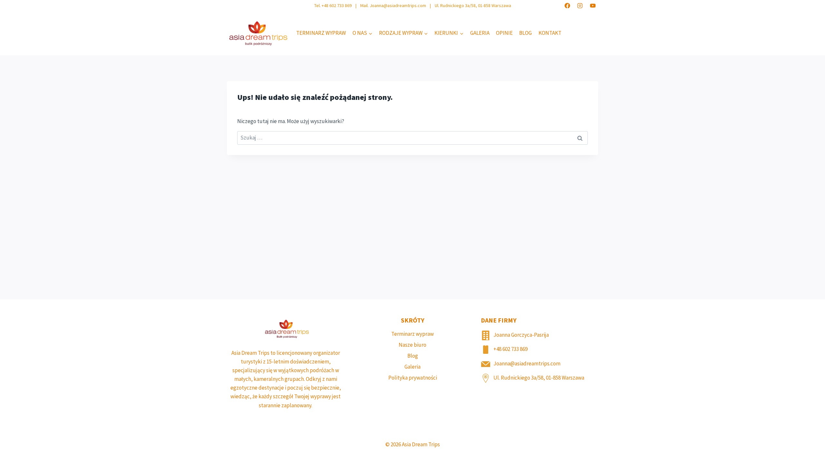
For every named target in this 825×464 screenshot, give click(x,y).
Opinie (504, 32)
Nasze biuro (412, 344)
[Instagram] (580, 5)
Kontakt (550, 32)
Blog (525, 32)
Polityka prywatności (412, 377)
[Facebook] (567, 5)
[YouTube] (592, 5)
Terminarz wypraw (321, 32)
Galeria (480, 32)
